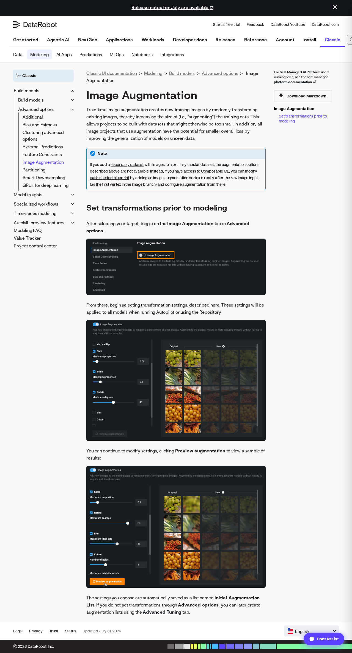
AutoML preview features (39, 222)
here (214, 305)
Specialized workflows (36, 204)
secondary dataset (127, 164)
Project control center (35, 245)
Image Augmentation (43, 162)
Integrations (172, 54)
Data (18, 54)
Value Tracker (27, 238)
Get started (25, 39)
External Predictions (43, 146)
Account (285, 39)
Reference (255, 39)
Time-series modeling (35, 213)
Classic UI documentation (111, 73)
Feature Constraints (42, 154)
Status (70, 631)
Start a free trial (226, 24)
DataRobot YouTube (288, 24)
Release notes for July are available (170, 7)
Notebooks (142, 54)
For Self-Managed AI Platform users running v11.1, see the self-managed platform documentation (301, 77)
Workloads (153, 39)
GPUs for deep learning (45, 185)
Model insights (28, 194)
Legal (18, 631)
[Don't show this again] (335, 7)
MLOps (117, 54)
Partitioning (34, 170)
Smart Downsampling (44, 177)
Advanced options (36, 109)
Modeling (39, 54)
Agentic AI (58, 39)
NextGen (87, 39)
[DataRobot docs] (35, 24)
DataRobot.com (325, 24)
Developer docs (190, 39)
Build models (26, 90)
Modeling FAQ (28, 230)
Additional (33, 117)
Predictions (90, 54)
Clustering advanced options (43, 136)
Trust (53, 631)
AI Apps (64, 54)
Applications (119, 39)
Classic (332, 39)
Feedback (255, 24)
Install (309, 39)
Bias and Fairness (40, 124)
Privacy (36, 631)
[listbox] (311, 630)
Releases (225, 39)
